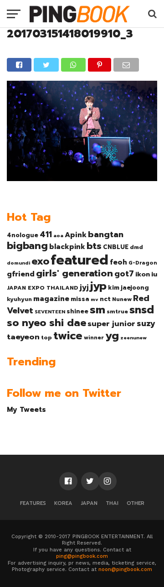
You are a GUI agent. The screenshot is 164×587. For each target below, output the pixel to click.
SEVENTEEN (50, 311)
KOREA (63, 503)
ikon (142, 274)
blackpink (67, 247)
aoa (58, 235)
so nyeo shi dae (46, 322)
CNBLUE (115, 247)
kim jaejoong (128, 287)
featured (79, 260)
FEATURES (33, 503)
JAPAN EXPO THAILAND (42, 288)
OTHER (135, 503)
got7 (124, 274)
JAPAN (89, 503)
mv (94, 299)
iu (154, 274)
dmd (136, 247)
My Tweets (26, 409)
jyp (98, 286)
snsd (141, 310)
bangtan (105, 234)
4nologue (22, 235)
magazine (51, 298)
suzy (146, 323)
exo (40, 261)
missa (80, 299)
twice (67, 335)
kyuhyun (19, 299)
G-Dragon (142, 263)
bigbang (27, 246)
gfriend (21, 274)
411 (46, 234)
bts (94, 246)
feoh (118, 262)
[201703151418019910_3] (82, 178)
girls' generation (74, 273)
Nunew (122, 299)
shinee (77, 311)
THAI (112, 503)
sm (97, 309)
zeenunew (133, 337)
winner (94, 337)
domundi (18, 262)
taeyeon (23, 337)
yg (112, 335)
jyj (84, 287)
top (46, 337)
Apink (76, 234)
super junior (111, 323)
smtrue (117, 311)
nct (105, 299)
